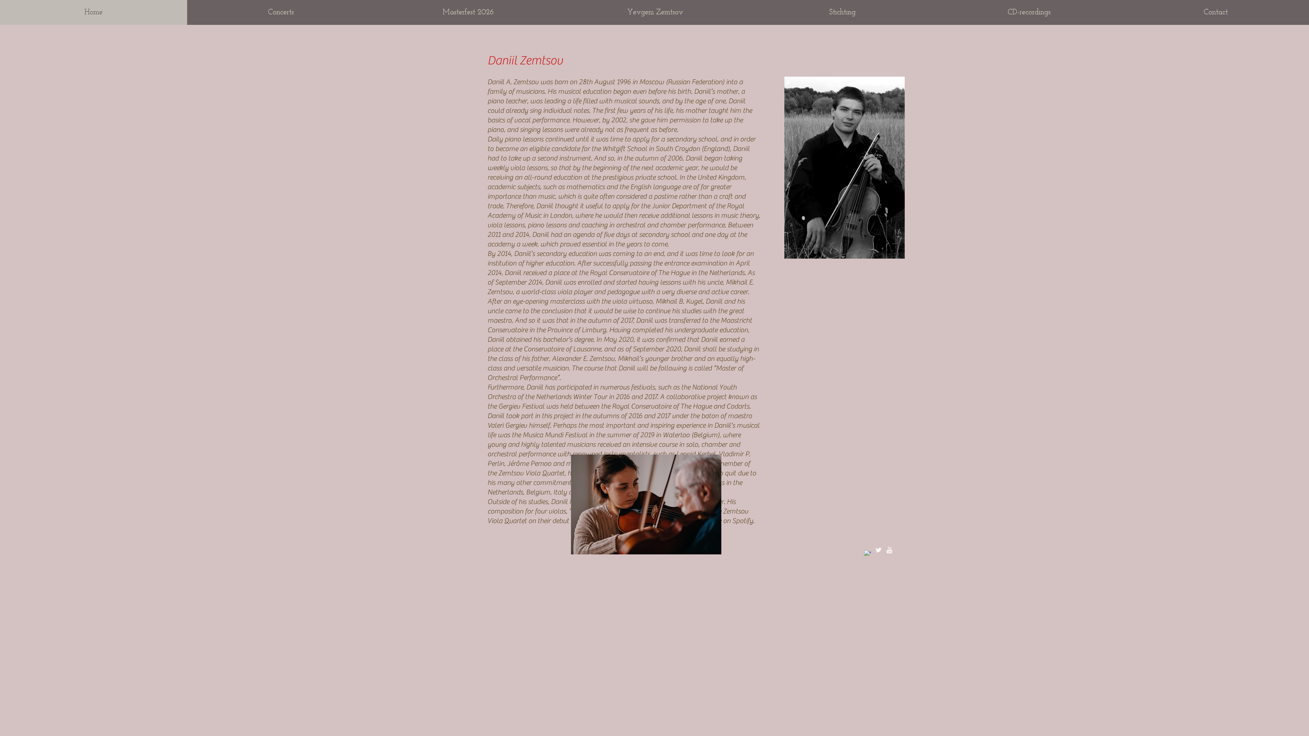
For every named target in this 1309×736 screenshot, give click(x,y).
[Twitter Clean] (878, 550)
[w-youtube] (889, 550)
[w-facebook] (867, 553)
